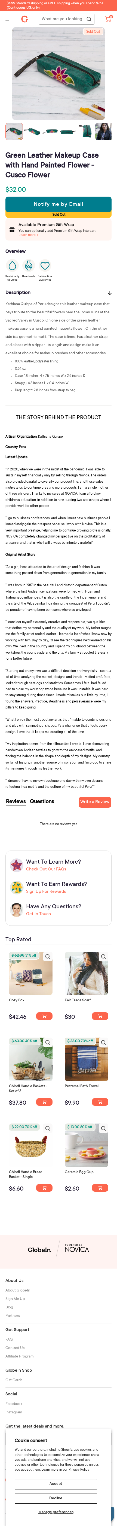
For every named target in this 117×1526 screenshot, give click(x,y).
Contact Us (14, 1348)
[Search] (88, 19)
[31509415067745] (100, 1188)
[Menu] (8, 19)
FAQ (9, 1340)
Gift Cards (13, 1380)
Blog (9, 1307)
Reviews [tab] (16, 802)
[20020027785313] (44, 1188)
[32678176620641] (100, 1016)
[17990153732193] (44, 1016)
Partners (12, 1316)
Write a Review (94, 802)
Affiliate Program (19, 1356)
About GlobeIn (17, 1290)
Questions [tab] (42, 802)
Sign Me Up (15, 1299)
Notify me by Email (59, 205)
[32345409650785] (100, 1102)
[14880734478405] (44, 1102)
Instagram (13, 1412)
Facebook (13, 1404)
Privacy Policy (79, 1470)
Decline (55, 1498)
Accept (56, 1484)
